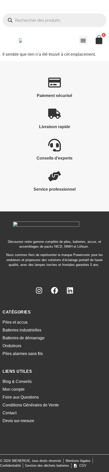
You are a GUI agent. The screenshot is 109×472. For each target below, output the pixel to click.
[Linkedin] (70, 290)
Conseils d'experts (54, 158)
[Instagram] (39, 290)
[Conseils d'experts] (54, 145)
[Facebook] (54, 290)
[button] (83, 40)
